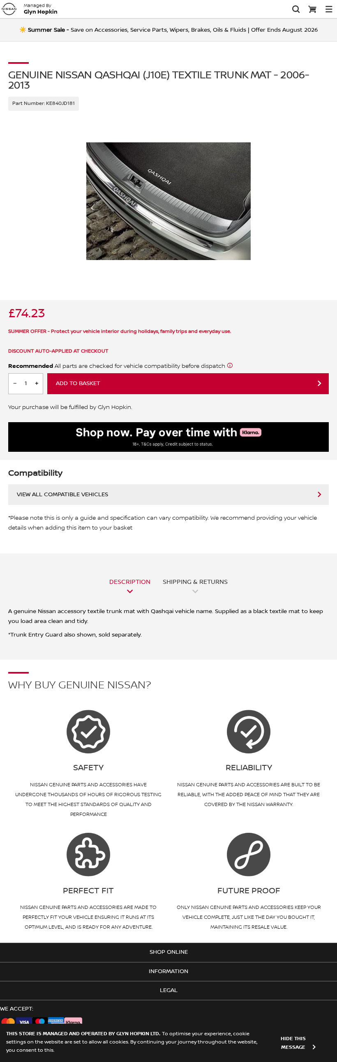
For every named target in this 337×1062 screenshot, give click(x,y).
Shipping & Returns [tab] (195, 582)
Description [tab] (129, 582)
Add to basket (78, 383)
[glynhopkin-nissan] (9, 9)
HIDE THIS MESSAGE (293, 1043)
